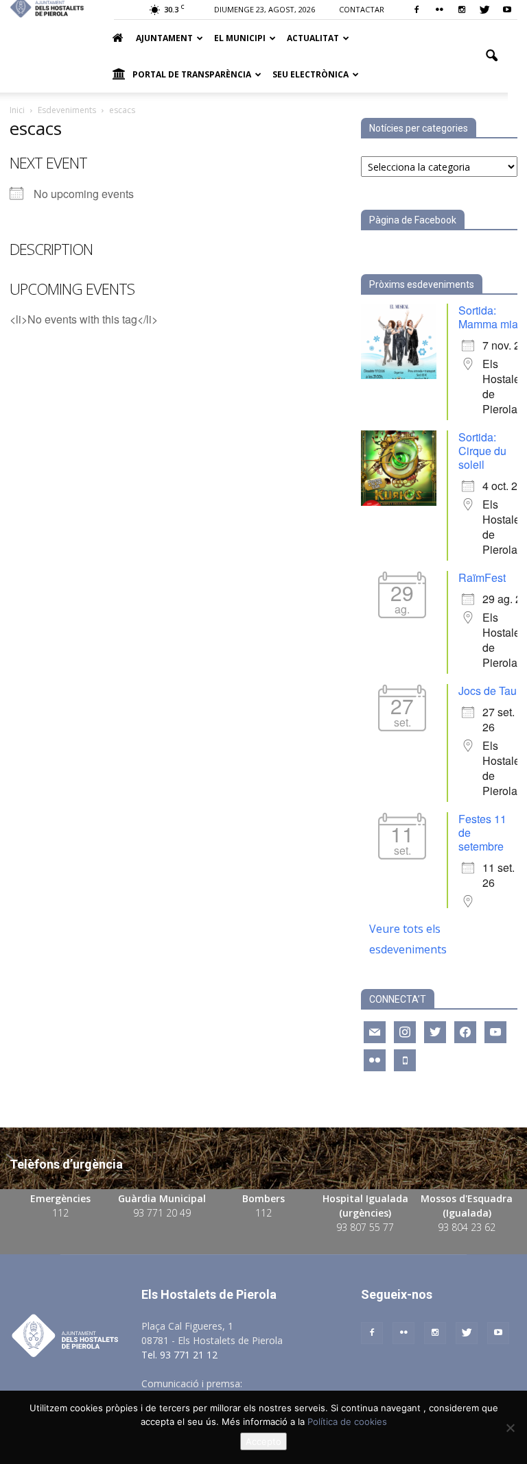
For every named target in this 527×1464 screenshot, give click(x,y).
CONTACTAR (361, 9)
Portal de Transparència (191, 74)
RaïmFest (482, 577)
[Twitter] (484, 9)
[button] (491, 56)
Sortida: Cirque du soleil (482, 450)
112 (60, 1212)
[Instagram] (462, 9)
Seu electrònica (310, 74)
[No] (510, 1428)
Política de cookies (347, 1421)
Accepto (263, 1441)
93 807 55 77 (365, 1227)
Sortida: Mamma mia (488, 317)
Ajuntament (164, 38)
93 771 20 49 (162, 1212)
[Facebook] (416, 9)
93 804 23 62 (466, 1227)
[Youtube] (507, 9)
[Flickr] (439, 9)
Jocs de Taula (492, 690)
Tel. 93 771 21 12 (179, 1354)
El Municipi (240, 38)
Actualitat (313, 38)
